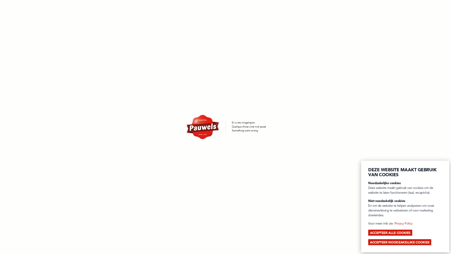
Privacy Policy (403, 223)
